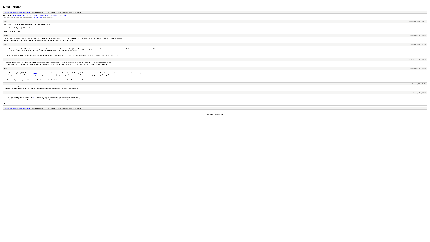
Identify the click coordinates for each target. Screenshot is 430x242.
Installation (26, 12)
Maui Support (17, 12)
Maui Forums (12, 7)
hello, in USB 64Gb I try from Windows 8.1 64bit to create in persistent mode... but (39, 15)
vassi (5, 21)
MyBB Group (223, 114)
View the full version (37, 17)
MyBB (211, 114)
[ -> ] (35, 49)
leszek (6, 35)
